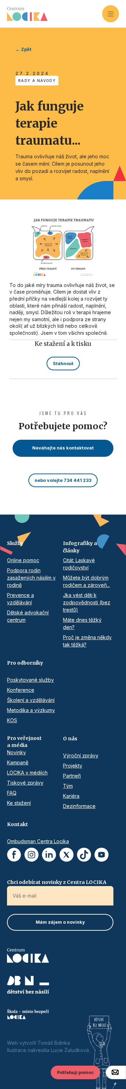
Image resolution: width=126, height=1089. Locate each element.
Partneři (72, 776)
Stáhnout (63, 363)
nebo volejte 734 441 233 (63, 480)
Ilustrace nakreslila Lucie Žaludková (48, 1050)
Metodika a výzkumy (31, 710)
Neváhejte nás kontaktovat (63, 448)
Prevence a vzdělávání (20, 598)
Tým (68, 786)
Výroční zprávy (80, 755)
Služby (15, 543)
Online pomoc (23, 560)
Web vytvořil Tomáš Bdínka (38, 1043)
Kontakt (17, 824)
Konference (20, 690)
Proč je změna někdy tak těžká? (87, 641)
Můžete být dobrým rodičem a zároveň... (86, 581)
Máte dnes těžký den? (82, 623)
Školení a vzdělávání (31, 700)
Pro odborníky (25, 663)
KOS (12, 720)
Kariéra (71, 796)
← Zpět (23, 49)
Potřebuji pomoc (75, 1072)
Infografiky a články (80, 547)
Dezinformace (79, 806)
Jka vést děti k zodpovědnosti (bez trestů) (86, 602)
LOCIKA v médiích (27, 773)
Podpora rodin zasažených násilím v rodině (31, 577)
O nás (70, 738)
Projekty (72, 766)
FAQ (11, 793)
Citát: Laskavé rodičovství (79, 563)
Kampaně (17, 762)
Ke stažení (19, 803)
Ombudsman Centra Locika (38, 841)
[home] (54, 14)
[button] (110, 13)
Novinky (16, 752)
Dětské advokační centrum (28, 616)
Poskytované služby (30, 680)
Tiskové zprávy (25, 783)
